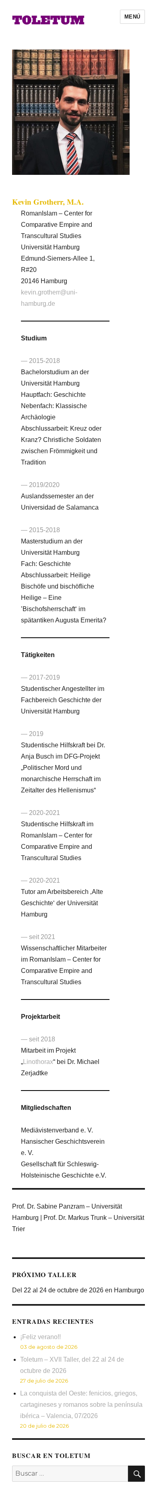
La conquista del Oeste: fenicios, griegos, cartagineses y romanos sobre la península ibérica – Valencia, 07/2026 (81, 1404)
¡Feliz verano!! (40, 1336)
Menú (132, 17)
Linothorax (38, 1061)
